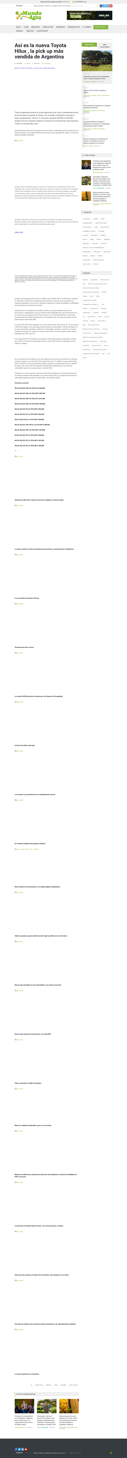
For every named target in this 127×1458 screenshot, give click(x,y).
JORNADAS (94, 81)
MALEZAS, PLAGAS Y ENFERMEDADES (93, 247)
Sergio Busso (86, 349)
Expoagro (103, 308)
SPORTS (100, 256)
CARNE (104, 292)
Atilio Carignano (105, 279)
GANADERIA (60, 27)
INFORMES (63, 1385)
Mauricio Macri (102, 321)
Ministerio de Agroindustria (90, 341)
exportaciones (86, 312)
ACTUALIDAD (63, 1427)
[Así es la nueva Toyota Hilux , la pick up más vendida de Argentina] (47, 86)
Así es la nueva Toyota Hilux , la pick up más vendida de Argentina (40, 51)
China (91, 296)
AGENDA (19, 31)
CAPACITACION (105, 95)
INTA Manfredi (91, 316)
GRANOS (104, 312)
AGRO (16, 1427)
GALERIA (85, 235)
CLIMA (26, 27)
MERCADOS (35, 27)
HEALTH (85, 239)
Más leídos (89, 45)
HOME (56, 1385)
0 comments (47, 63)
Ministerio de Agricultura (100, 333)
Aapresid (85, 279)
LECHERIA (95, 243)
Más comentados (104, 46)
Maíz (84, 325)
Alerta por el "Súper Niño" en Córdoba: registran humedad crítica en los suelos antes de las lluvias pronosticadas (51, 6)
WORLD (96, 264)
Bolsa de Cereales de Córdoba (91, 288)
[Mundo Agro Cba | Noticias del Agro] (29, 18)
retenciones (86, 345)
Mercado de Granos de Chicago (91, 329)
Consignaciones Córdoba (89, 300)
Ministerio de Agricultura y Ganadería (93, 337)
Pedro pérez (103, 341)
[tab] (89, 45)
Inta (84, 316)
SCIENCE (92, 256)
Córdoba (85, 308)
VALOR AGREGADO (98, 260)
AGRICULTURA (48, 27)
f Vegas (28, 63)
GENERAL (48, 1385)
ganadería (96, 312)
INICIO (18, 27)
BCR (84, 284)
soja (103, 353)
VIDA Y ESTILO (100, 27)
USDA (84, 357)
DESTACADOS (39, 1385)
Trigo (108, 353)
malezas (92, 321)
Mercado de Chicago (93, 325)
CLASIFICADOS (42, 31)
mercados (105, 329)
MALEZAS (30, 31)
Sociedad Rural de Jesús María (91, 353)
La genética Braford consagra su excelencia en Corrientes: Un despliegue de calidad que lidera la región (96, 124)
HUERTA (98, 239)
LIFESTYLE (104, 243)
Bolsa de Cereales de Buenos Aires (97, 284)
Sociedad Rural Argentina (99, 349)
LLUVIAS (85, 321)
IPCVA (99, 316)
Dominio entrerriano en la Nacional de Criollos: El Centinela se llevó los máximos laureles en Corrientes (95, 141)
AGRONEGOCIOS (74, 27)
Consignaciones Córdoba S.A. (91, 304)
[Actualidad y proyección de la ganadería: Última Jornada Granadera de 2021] (97, 60)
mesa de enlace (87, 333)
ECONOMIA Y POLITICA (89, 231)
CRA (103, 304)
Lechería (106, 316)
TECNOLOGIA (44, 1427)
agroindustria (94, 279)
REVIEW (85, 256)
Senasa (106, 345)
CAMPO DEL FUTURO (101, 223)
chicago (85, 296)
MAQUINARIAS (87, 251)
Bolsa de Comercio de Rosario (91, 292)
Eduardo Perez (94, 308)
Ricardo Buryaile (96, 345)
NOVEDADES (106, 251)
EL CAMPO (87, 27)
